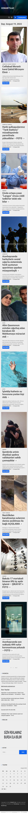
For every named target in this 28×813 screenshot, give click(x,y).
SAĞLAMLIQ (8, 639)
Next (16, 667)
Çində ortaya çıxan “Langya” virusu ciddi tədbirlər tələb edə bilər (13, 197)
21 (25, 780)
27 (21, 783)
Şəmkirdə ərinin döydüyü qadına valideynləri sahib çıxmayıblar (11, 456)
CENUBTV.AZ (7, 8)
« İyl (2, 789)
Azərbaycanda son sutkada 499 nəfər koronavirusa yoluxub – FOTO (13, 646)
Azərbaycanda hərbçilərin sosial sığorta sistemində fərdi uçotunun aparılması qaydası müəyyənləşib (12, 263)
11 (14, 777)
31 (10, 786)
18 (14, 780)
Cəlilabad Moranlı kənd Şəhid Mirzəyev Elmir (13, 69)
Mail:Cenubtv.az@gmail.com (8, 686)
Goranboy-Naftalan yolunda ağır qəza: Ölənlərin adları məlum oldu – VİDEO (12, 699)
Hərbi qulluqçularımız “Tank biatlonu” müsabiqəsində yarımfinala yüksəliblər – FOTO (13, 133)
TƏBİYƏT (4, 512)
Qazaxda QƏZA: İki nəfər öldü (8, 709)
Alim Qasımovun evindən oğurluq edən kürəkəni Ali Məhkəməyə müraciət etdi (13, 331)
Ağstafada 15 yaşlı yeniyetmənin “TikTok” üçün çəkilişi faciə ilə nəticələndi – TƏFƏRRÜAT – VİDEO (13, 693)
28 (25, 783)
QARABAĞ (9, 64)
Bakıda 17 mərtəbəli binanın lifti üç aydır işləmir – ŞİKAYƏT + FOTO (12, 582)
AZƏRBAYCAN (4, 64)
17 (10, 780)
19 (17, 780)
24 (10, 783)
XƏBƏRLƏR (14, 64)
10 (10, 777)
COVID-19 (4, 639)
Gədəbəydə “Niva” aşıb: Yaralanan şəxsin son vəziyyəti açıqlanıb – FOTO (12, 714)
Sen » (5, 789)
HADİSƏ (3, 389)
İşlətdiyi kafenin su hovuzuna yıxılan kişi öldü (13, 394)
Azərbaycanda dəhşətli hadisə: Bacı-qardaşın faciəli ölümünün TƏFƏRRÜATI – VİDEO (13, 704)
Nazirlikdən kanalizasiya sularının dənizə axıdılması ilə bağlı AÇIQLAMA (13, 519)
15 (3, 780)
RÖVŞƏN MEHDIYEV (6, 81)
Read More (6, 83)
